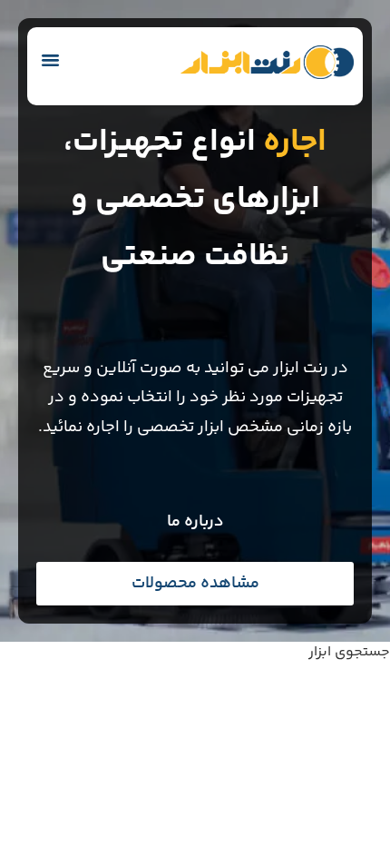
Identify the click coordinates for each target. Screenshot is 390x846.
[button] (50, 59)
